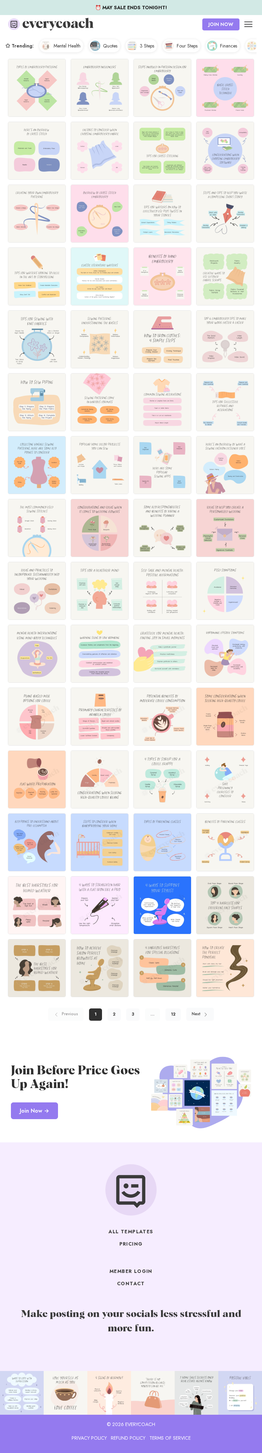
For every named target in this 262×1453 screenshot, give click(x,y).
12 (173, 1014)
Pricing (131, 1243)
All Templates (130, 1231)
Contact (131, 1283)
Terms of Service (170, 1438)
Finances (228, 45)
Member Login (131, 1271)
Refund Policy (128, 1438)
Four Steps (187, 45)
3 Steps (147, 45)
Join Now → (34, 1111)
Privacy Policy (89, 1438)
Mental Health (67, 45)
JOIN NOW (220, 24)
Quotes (110, 45)
